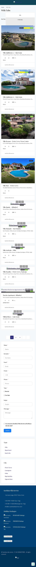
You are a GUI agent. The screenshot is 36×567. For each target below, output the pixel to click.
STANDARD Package (19, 515)
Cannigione (8, 470)
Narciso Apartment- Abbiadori (12, 295)
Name (5, 345)
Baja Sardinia (8, 476)
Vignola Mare (8, 479)
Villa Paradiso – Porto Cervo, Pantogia (15, 272)
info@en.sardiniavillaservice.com (13, 506)
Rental (21, 205)
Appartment (8, 450)
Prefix (5, 371)
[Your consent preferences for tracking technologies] (33, 564)
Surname (6, 353)
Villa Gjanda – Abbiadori (10, 207)
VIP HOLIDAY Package (19, 527)
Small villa (7, 453)
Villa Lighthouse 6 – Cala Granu (12, 97)
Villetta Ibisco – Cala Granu (11, 317)
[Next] (24, 337)
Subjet (5, 400)
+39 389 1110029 (9, 504)
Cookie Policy (8, 541)
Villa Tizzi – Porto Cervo (10, 186)
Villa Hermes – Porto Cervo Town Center (16, 141)
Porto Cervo (8, 467)
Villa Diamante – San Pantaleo (12, 229)
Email (5, 362)
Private (19, 314)
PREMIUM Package (18, 521)
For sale (20, 19)
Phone (5, 379)
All (20, 15)
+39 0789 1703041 (10, 501)
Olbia (6, 473)
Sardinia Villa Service (9, 64)
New (24, 226)
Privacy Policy (8, 536)
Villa (6, 447)
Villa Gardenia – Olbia (9, 250)
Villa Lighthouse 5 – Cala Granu (12, 53)
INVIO (7, 430)
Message (6, 409)
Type (5, 388)
